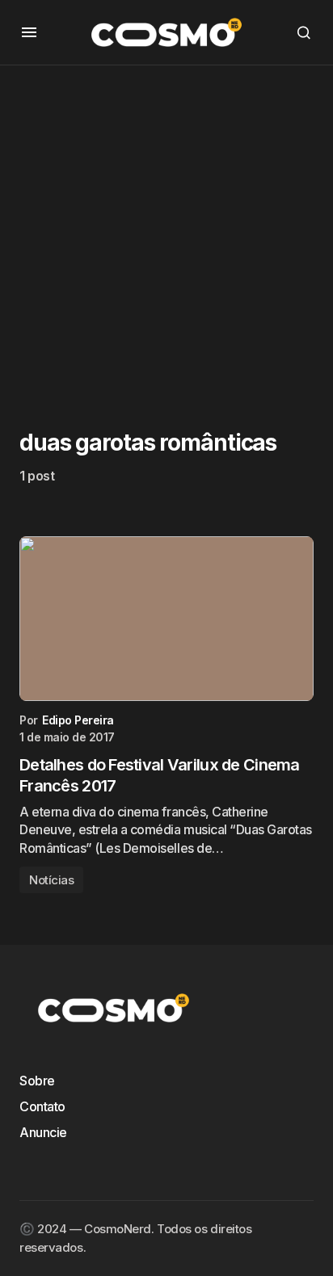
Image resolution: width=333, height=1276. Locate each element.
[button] (29, 32)
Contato (42, 1106)
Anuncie (43, 1132)
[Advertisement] (166, 231)
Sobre (37, 1080)
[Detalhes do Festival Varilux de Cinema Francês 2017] (166, 619)
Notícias (51, 880)
